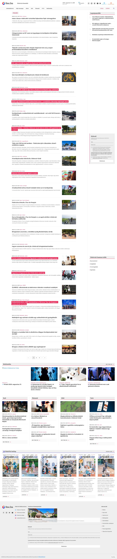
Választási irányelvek (107, 531)
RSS (103, 526)
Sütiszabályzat (41, 556)
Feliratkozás (102, 161)
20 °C (82, 3)
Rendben (113, 557)
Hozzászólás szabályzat (107, 523)
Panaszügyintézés (106, 528)
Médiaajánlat (105, 517)
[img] (7, 3)
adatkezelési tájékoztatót (97, 158)
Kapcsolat (104, 512)
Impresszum (105, 515)
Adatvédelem (105, 520)
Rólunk (103, 509)
